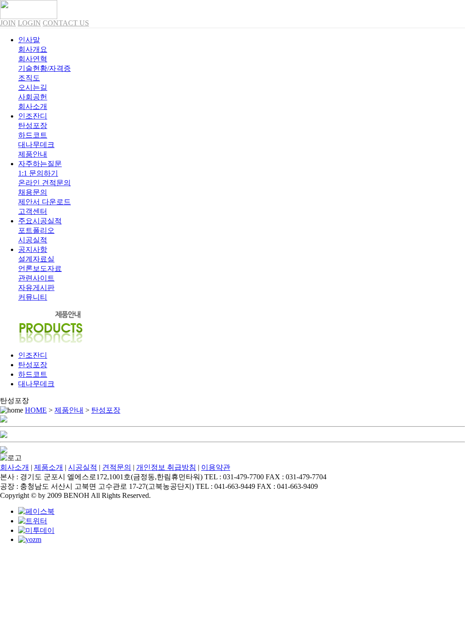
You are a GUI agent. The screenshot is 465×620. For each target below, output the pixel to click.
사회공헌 (32, 97)
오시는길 (32, 87)
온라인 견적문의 (44, 183)
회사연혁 (32, 59)
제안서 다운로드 (44, 202)
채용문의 (32, 192)
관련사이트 (36, 278)
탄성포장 (32, 125)
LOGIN (29, 23)
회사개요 (32, 49)
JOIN (8, 23)
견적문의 (116, 467)
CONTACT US (66, 23)
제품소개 (48, 467)
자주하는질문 (40, 163)
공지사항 (32, 249)
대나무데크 (36, 144)
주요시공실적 (40, 221)
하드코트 (32, 135)
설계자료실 (36, 259)
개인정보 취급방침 (166, 467)
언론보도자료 (40, 268)
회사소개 (14, 467)
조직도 (29, 78)
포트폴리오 (36, 230)
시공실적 (82, 467)
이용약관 (215, 467)
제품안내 (69, 410)
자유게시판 (36, 287)
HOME (36, 410)
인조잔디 (32, 116)
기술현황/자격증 (44, 68)
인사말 (29, 40)
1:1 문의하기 (38, 173)
